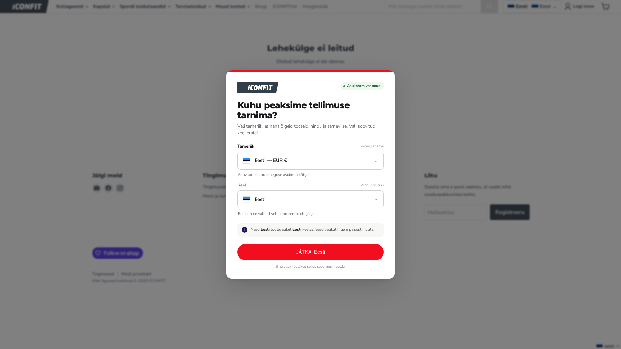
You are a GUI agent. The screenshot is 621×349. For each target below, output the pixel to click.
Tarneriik (245, 146)
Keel (241, 185)
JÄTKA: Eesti (310, 252)
